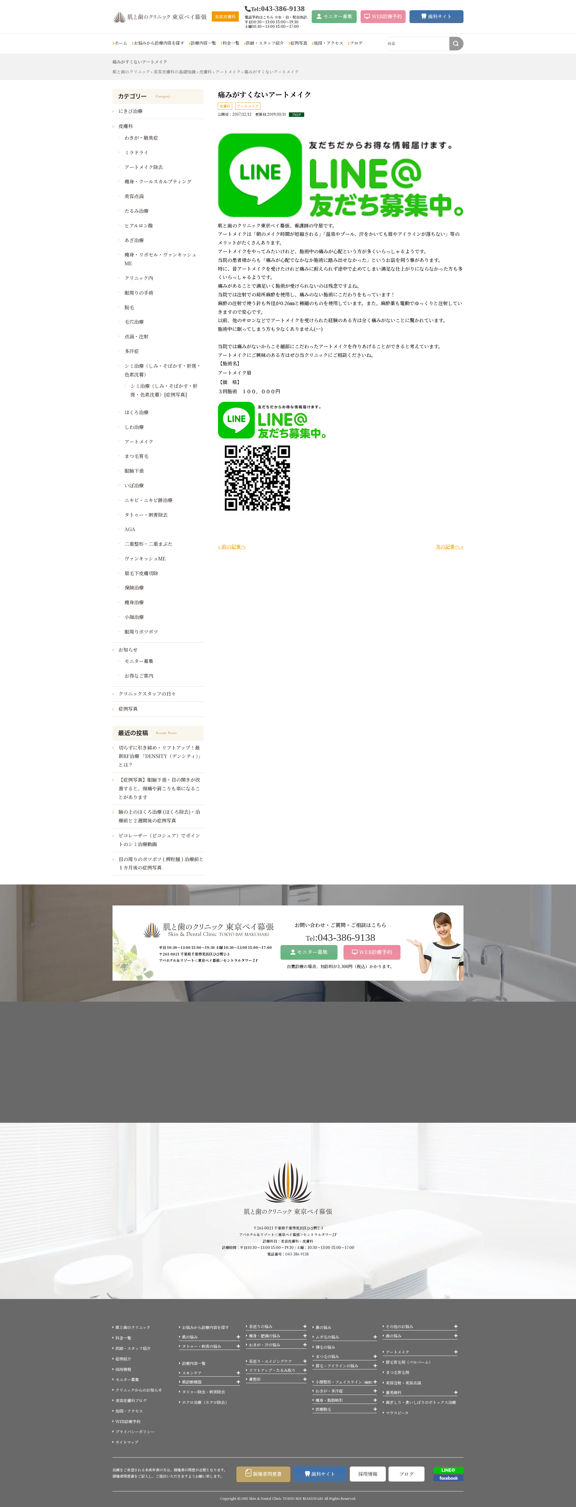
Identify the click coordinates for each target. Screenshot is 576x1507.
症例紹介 (123, 1359)
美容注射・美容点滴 (403, 1383)
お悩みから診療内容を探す (205, 1327)
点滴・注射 (136, 336)
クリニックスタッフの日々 (147, 693)
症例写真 (298, 43)
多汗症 (131, 351)
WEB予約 (387, 16)
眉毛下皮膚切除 (141, 573)
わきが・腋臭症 (141, 137)
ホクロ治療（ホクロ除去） (205, 1402)
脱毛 (129, 307)
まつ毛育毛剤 (397, 1372)
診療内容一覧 (194, 1363)
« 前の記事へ (232, 546)
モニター (337, 16)
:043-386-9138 (278, 8)
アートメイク (248, 105)
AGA (129, 529)
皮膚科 (225, 105)
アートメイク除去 (143, 167)
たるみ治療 (136, 210)
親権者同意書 (267, 1473)
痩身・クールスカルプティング (157, 181)
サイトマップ (127, 1442)
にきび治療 (130, 111)
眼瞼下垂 (134, 470)
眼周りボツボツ (141, 631)
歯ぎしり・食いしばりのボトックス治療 (421, 1402)
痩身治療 (134, 602)
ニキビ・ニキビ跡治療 (148, 500)
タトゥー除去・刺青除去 (203, 1392)
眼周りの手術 (138, 292)
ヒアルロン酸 (138, 225)
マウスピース (397, 1413)
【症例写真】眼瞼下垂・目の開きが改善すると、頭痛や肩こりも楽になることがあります (159, 788)
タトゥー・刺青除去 (146, 514)
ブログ (356, 43)
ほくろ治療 (136, 412)
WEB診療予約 (375, 952)
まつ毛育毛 (136, 456)
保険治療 (134, 587)
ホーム (121, 43)
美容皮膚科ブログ (131, 1400)
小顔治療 (134, 617)
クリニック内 (138, 278)
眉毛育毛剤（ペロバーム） (409, 1362)
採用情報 (123, 1369)
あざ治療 (134, 240)
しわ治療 (134, 427)
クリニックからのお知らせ (139, 1390)
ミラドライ (136, 152)
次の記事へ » (450, 546)
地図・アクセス (328, 43)
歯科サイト (440, 16)
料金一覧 (231, 43)
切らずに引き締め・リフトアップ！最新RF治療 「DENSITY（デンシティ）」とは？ (160, 756)
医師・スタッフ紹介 (265, 43)
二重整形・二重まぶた (148, 543)
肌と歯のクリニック (133, 1327)
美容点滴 (134, 196)
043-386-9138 (297, 1253)
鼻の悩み (323, 1327)
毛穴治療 (134, 321)
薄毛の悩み (325, 1347)
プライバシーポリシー (135, 1431)
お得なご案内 (138, 675)
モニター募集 (138, 661)
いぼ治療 (134, 485)
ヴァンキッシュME (145, 558)
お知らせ (128, 649)
